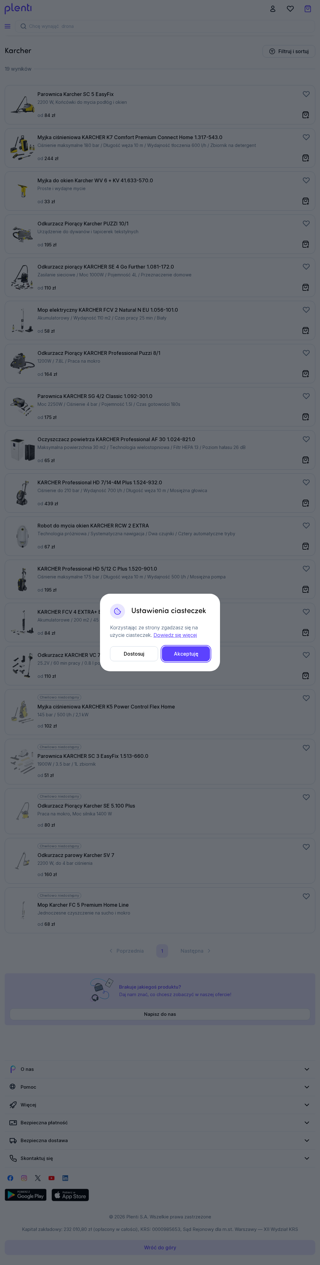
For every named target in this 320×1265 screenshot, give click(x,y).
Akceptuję (186, 654)
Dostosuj (134, 654)
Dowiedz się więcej (175, 635)
